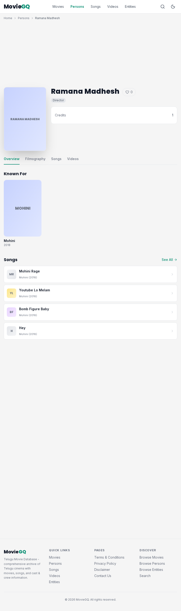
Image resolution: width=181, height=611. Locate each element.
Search (145, 576)
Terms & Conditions (109, 557)
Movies (58, 6)
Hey (22, 328)
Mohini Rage (29, 271)
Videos (112, 6)
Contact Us (102, 576)
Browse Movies (152, 557)
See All (167, 260)
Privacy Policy (105, 563)
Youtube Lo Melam (34, 290)
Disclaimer (102, 570)
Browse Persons (152, 563)
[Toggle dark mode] (173, 6)
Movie (17, 6)
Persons (77, 6)
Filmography (35, 159)
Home (8, 18)
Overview (12, 159)
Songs (96, 6)
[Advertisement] (90, 52)
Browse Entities (151, 570)
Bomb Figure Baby (34, 309)
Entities (130, 6)
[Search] (162, 6)
